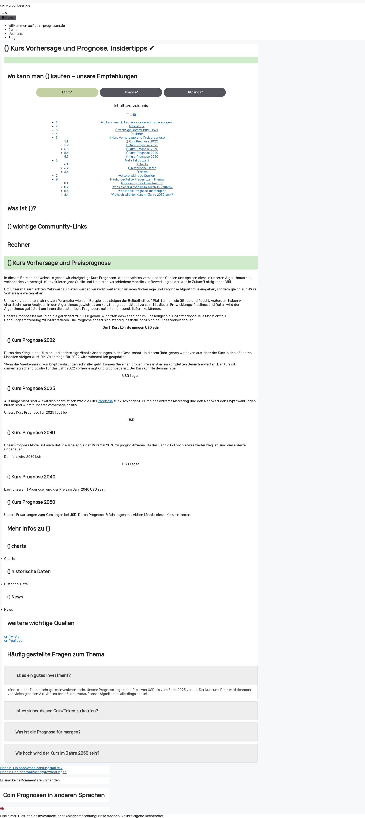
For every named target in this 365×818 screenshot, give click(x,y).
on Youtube (13, 641)
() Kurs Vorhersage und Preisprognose (137, 138)
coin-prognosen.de (15, 5)
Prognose (105, 401)
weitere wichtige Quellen (136, 176)
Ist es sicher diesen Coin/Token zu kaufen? (142, 187)
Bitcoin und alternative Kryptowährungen (33, 772)
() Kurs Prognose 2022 (142, 141)
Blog (12, 38)
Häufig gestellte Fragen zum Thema (137, 179)
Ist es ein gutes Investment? (142, 183)
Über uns (15, 34)
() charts (142, 164)
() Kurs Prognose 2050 (142, 157)
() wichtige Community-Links (136, 130)
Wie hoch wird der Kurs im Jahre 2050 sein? (142, 195)
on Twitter (12, 637)
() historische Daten (142, 168)
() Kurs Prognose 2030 (142, 149)
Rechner (137, 134)
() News (142, 172)
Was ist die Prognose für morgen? (142, 191)
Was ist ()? (136, 126)
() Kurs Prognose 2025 (142, 145)
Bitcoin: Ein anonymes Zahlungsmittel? (31, 768)
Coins (12, 30)
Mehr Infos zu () (137, 160)
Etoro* (67, 92)
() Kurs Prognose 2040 (142, 153)
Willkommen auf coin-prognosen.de (36, 26)
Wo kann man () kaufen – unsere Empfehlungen (136, 122)
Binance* (131, 92)
